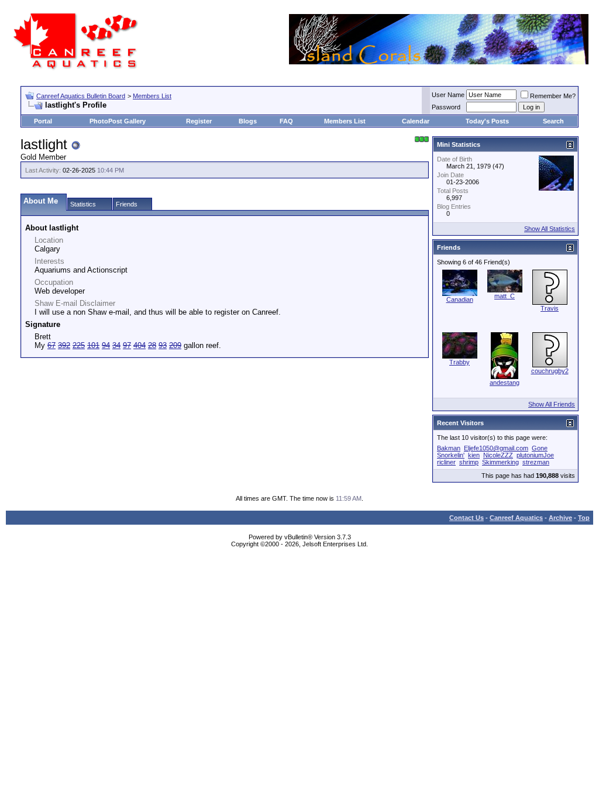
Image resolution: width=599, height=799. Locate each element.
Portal (43, 121)
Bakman (448, 448)
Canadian (459, 299)
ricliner (446, 462)
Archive (560, 517)
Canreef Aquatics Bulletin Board (80, 95)
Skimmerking (500, 462)
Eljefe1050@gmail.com (496, 448)
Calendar (415, 121)
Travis (550, 308)
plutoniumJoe (535, 455)
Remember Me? (553, 95)
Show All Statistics (549, 228)
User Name (448, 94)
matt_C (504, 295)
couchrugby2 (550, 370)
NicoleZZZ (498, 455)
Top (584, 517)
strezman (535, 462)
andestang (504, 382)
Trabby (459, 362)
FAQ (286, 121)
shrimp (468, 462)
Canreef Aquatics (516, 517)
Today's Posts (487, 121)
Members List (152, 95)
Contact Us (466, 517)
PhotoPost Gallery (117, 121)
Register (199, 121)
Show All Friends (551, 404)
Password (446, 107)
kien (474, 455)
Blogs (248, 121)
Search (553, 121)
